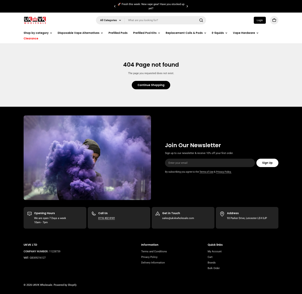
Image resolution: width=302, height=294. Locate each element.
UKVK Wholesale (42, 285)
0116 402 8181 (106, 218)
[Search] (201, 20)
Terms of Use (206, 171)
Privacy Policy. (224, 171)
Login (260, 20)
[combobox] (151, 20)
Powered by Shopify (65, 285)
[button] (115, 6)
